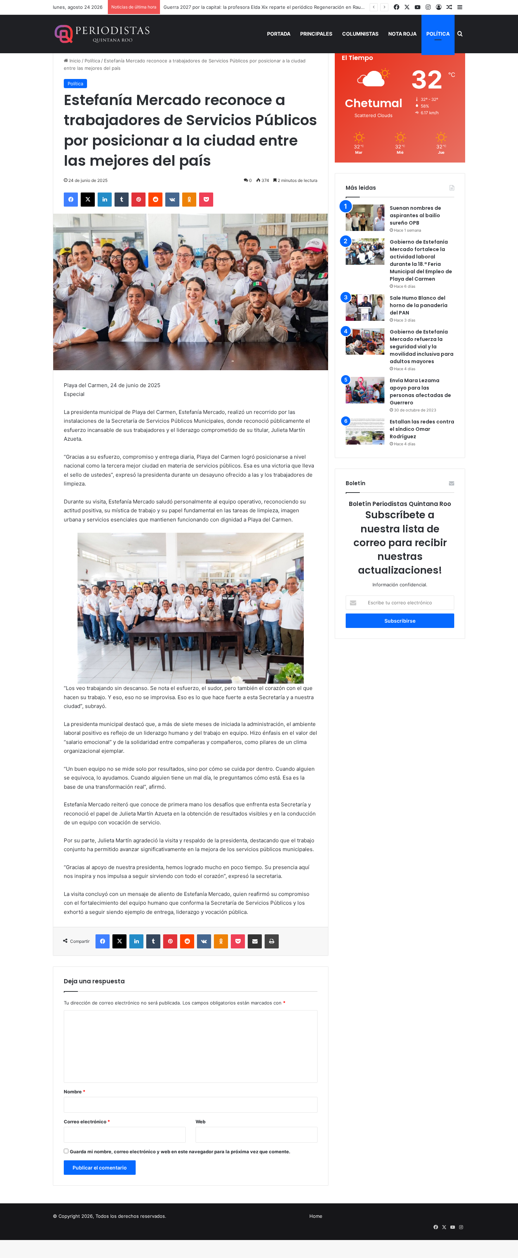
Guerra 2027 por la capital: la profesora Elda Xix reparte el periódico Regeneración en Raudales (268, 7)
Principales (316, 34)
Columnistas (360, 34)
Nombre (74, 1091)
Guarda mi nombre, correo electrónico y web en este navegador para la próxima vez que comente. (180, 1151)
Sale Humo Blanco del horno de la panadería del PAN (419, 305)
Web (200, 1121)
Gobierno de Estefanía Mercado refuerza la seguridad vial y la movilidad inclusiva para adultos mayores (422, 346)
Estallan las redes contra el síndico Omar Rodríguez (422, 429)
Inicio (74, 60)
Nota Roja (402, 34)
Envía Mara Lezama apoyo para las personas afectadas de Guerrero (420, 391)
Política (438, 34)
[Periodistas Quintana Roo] (101, 34)
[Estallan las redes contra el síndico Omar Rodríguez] (365, 431)
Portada (278, 34)
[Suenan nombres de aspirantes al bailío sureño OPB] (365, 217)
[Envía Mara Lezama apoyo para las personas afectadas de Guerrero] (365, 390)
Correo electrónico (87, 1121)
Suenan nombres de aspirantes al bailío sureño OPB (415, 215)
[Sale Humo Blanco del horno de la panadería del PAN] (365, 307)
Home (315, 1216)
